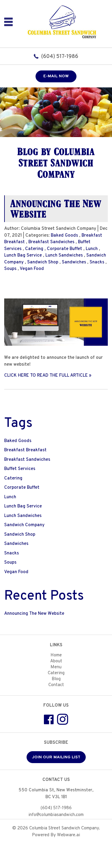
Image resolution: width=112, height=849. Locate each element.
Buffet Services (19, 469)
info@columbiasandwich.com (56, 815)
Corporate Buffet (64, 249)
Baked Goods (64, 235)
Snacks (97, 262)
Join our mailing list (56, 757)
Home (56, 655)
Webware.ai (68, 835)
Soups (10, 269)
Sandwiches (74, 262)
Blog (56, 679)
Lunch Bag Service (23, 255)
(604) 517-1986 (59, 56)
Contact (56, 685)
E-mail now (56, 76)
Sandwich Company (24, 525)
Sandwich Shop (42, 262)
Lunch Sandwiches (64, 255)
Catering (34, 249)
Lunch (92, 249)
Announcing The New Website (56, 208)
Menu (56, 667)
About (56, 661)
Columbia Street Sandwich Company (64, 828)
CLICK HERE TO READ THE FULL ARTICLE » (47, 375)
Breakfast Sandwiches (51, 242)
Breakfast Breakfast (25, 450)
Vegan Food (32, 269)
